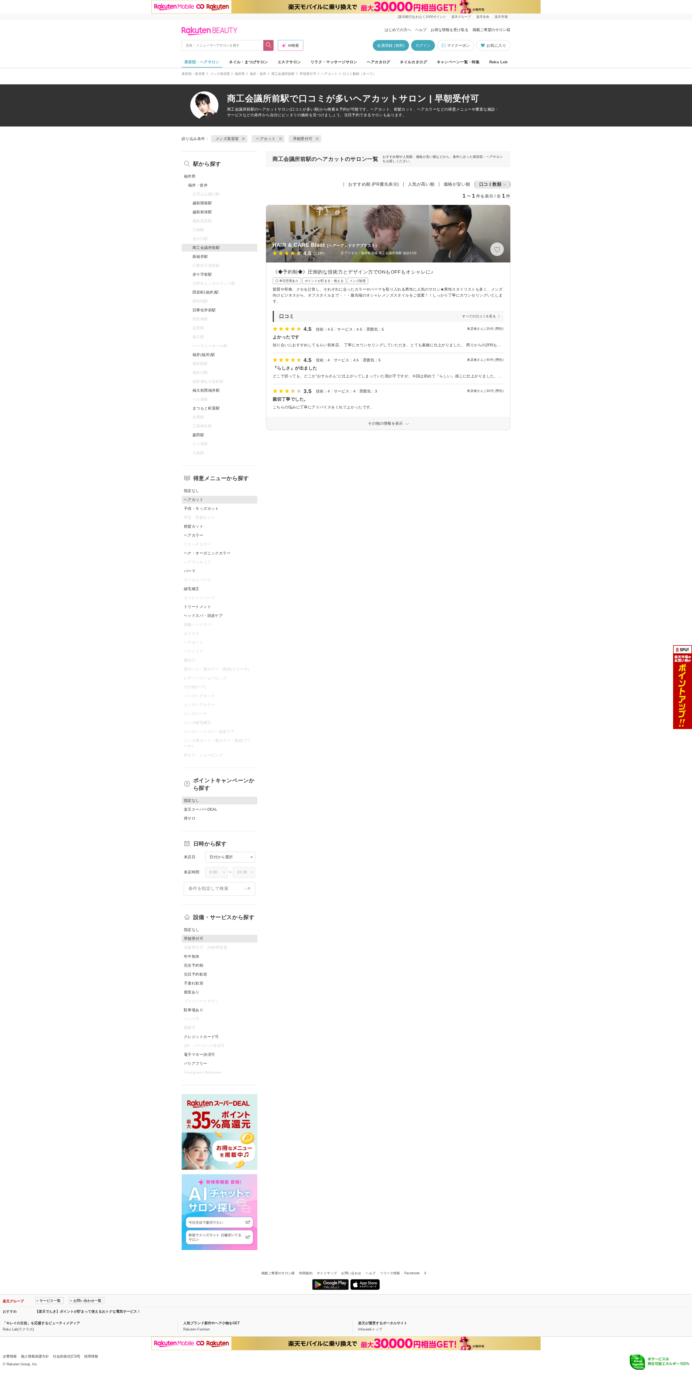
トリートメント (197, 606)
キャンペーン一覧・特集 (458, 62)
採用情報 (91, 1356)
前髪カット (193, 526)
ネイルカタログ (413, 62)
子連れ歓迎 (193, 983)
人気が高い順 (421, 184)
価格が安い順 (457, 184)
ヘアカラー (193, 535)
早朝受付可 (308, 74)
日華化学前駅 (204, 310)
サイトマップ (327, 1273)
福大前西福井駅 (206, 390)
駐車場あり (193, 1010)
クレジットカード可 (201, 1036)
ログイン (423, 45)
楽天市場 (501, 17)
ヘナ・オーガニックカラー (207, 553)
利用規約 (305, 1273)
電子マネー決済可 (199, 1054)
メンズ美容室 (220, 74)
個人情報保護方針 (35, 1356)
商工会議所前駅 (283, 74)
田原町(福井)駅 (205, 292)
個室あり (191, 992)
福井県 (240, 74)
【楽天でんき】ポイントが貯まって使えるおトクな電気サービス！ (88, 1311)
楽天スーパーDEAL (200, 809)
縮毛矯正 (191, 589)
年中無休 (191, 956)
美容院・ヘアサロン (201, 62)
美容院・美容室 (193, 74)
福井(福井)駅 (203, 354)
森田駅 (198, 435)
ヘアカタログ (378, 62)
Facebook (412, 1273)
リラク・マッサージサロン (334, 62)
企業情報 (10, 1356)
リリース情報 (390, 1273)
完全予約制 (193, 965)
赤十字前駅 (202, 274)
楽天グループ (461, 17)
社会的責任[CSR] (66, 1356)
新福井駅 (200, 256)
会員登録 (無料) (391, 45)
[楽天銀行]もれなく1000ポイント (422, 17)
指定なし (191, 490)
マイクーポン (458, 45)
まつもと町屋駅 (206, 408)
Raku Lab (498, 62)
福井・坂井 (258, 74)
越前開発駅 (202, 203)
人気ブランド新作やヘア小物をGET (211, 1323)
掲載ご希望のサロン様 (491, 30)
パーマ (189, 571)
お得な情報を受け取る (449, 30)
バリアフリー (195, 1063)
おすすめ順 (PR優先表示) (373, 184)
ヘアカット (329, 74)
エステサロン (289, 62)
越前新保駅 (202, 212)
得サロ (189, 818)
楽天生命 (482, 17)
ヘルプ (421, 30)
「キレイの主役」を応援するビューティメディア (41, 1323)
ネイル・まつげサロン (248, 62)
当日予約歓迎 (195, 974)
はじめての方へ (398, 30)
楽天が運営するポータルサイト (382, 1323)
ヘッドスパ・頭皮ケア (203, 615)
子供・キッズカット (201, 508)
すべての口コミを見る (479, 316)
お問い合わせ (351, 1273)
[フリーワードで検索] (268, 45)
